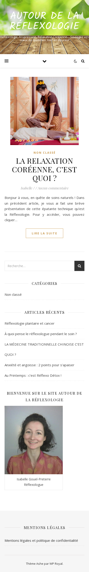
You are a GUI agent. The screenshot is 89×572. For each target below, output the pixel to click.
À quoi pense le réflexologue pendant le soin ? (41, 333)
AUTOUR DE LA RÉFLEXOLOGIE (44, 21)
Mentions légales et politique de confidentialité (41, 540)
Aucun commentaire (52, 188)
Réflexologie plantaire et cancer (30, 323)
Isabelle (26, 188)
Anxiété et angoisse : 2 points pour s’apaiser (39, 365)
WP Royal (56, 564)
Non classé (45, 153)
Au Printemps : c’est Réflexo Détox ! (33, 375)
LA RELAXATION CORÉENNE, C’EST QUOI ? (44, 169)
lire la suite (44, 233)
